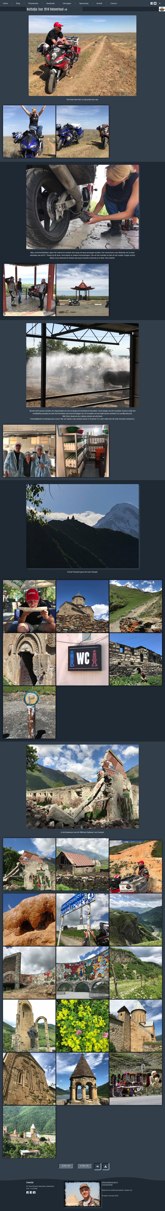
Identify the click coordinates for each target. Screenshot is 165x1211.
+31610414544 (107, 1185)
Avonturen (50, 3)
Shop (18, 3)
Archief (99, 3)
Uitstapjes (67, 3)
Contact (113, 3)
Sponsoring (83, 3)
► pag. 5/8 (84, 1166)
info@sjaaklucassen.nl (110, 1182)
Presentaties (33, 3)
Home (5, 3)
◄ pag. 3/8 (66, 1166)
